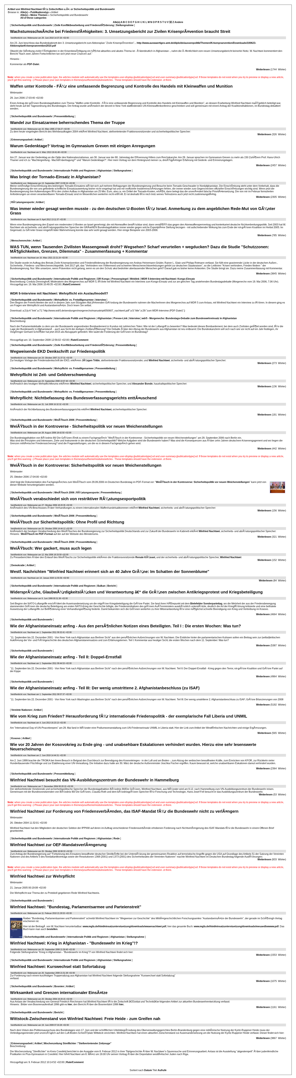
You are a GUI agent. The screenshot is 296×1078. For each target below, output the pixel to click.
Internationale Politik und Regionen (74, 170)
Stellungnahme (125, 25)
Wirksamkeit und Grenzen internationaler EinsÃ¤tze (58, 992)
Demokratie (18, 565)
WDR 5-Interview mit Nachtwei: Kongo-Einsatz (168, 279)
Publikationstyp (39, 12)
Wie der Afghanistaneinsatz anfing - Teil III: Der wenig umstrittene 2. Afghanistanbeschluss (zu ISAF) (105, 688)
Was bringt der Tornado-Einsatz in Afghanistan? (55, 177)
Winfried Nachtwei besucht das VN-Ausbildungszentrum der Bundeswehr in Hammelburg (94, 780)
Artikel (38, 139)
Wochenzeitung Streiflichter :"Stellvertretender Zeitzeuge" (77, 1043)
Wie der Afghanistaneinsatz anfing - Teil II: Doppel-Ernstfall (65, 657)
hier (70, 1004)
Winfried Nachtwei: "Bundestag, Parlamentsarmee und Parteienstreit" (75, 907)
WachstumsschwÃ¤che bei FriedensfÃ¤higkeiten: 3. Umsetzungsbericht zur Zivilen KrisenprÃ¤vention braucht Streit (120, 31)
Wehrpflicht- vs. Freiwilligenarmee (74, 299)
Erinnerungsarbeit (22, 139)
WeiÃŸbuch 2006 (64, 420)
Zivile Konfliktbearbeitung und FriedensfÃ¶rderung (84, 25)
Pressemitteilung (64, 116)
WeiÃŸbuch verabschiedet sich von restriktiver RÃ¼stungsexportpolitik (78, 499)
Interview (100, 299)
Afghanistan (104, 170)
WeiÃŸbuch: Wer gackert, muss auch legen (51, 548)
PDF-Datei (33, 64)
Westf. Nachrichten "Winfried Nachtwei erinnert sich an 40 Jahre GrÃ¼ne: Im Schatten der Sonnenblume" (109, 571)
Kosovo (16, 738)
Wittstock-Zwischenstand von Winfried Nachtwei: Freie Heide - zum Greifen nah (85, 1018)
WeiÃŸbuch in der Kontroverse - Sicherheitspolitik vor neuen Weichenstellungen (86, 426)
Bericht (111, 585)
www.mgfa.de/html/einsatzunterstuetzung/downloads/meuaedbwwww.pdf (236, 926)
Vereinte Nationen (21, 710)
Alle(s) (24, 12)
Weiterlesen (263, 69)
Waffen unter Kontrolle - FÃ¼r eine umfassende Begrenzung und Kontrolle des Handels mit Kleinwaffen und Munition (121, 86)
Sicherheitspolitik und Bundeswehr (31, 25)
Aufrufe (162, 1070)
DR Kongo (103, 279)
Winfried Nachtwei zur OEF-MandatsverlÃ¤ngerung (58, 845)
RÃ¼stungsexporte (22, 202)
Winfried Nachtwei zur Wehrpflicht (42, 876)
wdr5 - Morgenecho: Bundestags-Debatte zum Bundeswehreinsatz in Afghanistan (189, 318)
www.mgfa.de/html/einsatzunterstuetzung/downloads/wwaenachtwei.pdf (124, 926)
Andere (179, 22)
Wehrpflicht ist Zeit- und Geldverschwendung (53, 374)
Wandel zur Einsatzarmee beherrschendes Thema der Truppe (67, 122)
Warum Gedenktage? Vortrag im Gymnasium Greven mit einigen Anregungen (82, 146)
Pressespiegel (119, 279)
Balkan (101, 585)
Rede (116, 838)
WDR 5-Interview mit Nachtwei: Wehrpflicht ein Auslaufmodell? (59, 293)
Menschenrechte (21, 240)
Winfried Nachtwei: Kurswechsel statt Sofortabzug (57, 966)
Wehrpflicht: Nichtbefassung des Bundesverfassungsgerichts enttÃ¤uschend (83, 398)
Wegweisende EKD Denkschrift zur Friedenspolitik (57, 351)
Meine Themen (38, 15)
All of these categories (33, 17)
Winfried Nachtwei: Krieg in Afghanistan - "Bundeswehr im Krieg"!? (74, 943)
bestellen (52, 929)
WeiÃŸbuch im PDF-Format (37, 534)
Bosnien (59, 986)
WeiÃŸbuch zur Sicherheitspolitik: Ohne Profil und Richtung (67, 522)
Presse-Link (120, 318)
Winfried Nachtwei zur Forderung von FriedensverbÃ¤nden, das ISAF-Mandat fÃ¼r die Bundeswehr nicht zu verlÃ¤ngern (124, 811)
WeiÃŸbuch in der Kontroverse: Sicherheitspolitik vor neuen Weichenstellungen (85, 465)
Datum (148, 1070)
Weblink (134, 279)
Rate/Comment (71, 284)
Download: (16, 310)
